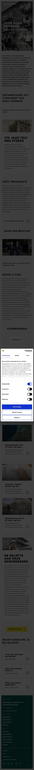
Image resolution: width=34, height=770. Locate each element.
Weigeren (17, 417)
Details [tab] (17, 355)
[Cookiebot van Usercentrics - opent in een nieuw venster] (25, 351)
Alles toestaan (17, 406)
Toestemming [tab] (6, 355)
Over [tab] (27, 355)
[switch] (29, 389)
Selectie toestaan (17, 412)
